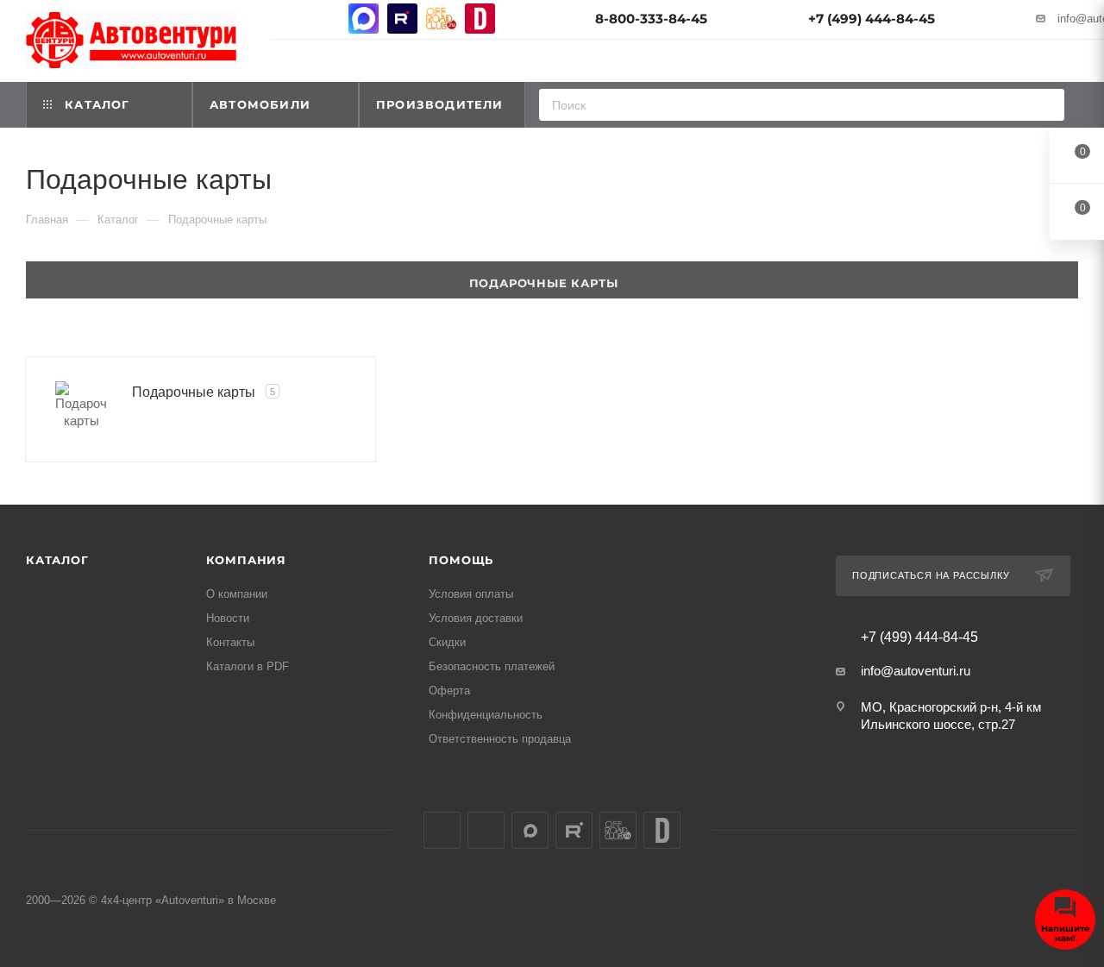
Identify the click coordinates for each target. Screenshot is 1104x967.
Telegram (325, 18)
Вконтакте (286, 18)
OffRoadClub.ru (441, 18)
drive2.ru (480, 18)
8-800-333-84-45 (651, 18)
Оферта (449, 690)
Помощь (461, 560)
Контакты (230, 642)
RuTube (402, 18)
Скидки (447, 642)
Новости (227, 618)
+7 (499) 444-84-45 (871, 18)
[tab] (552, 279)
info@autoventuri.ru (915, 670)
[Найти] (1045, 105)
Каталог (57, 560)
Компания (246, 560)
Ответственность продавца (500, 738)
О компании (236, 593)
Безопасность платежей (492, 666)
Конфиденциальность (486, 714)
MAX (363, 18)
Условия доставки (476, 618)
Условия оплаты (471, 593)
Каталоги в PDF (247, 666)
